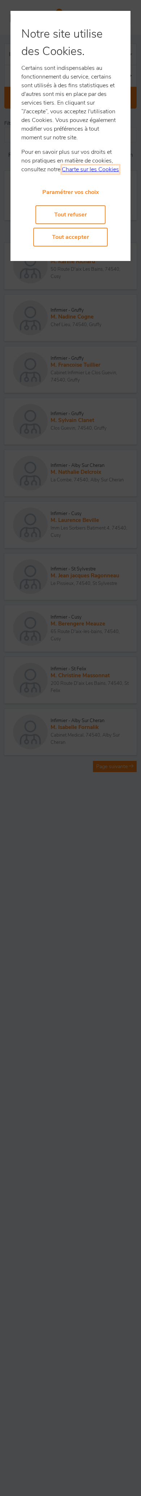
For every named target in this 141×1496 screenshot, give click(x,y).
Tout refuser (70, 215)
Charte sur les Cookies (90, 169)
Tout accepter (70, 237)
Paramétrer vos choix (70, 192)
